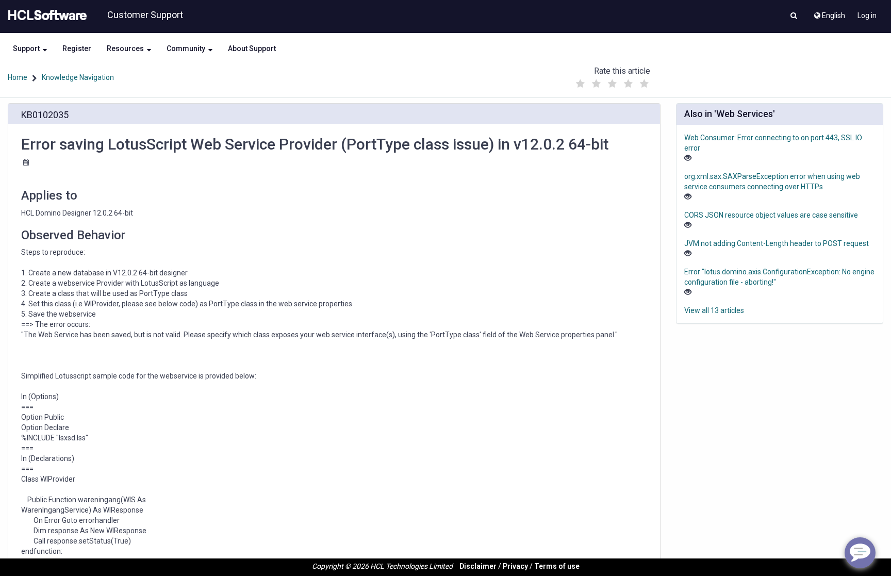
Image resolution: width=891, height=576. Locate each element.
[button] (793, 16)
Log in (867, 15)
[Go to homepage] (45, 15)
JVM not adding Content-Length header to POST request (776, 243)
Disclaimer (478, 566)
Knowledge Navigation (78, 77)
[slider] (612, 81)
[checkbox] (580, 84)
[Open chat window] (860, 552)
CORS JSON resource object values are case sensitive (771, 215)
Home (17, 77)
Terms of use (557, 566)
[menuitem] (828, 13)
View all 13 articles (714, 310)
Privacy (515, 566)
